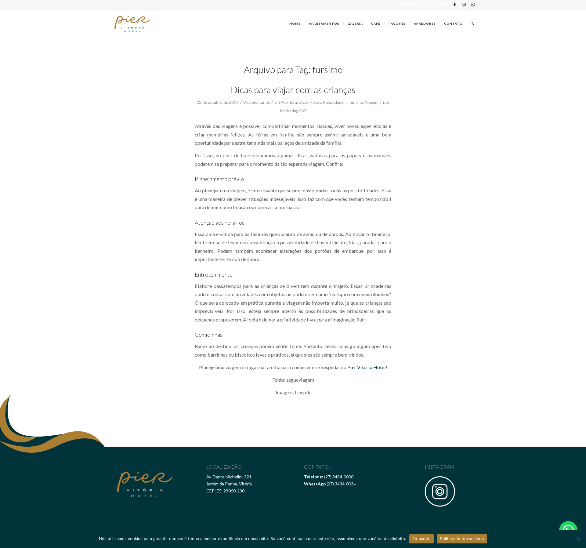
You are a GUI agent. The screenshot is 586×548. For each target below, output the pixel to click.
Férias (315, 102)
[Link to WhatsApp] (473, 4)
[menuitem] (295, 23)
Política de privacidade (462, 538)
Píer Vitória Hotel (366, 367)
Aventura (289, 102)
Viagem (371, 102)
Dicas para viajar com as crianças (293, 89)
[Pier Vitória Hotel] (132, 23)
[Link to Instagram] (463, 4)
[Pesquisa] (472, 23)
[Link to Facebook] (454, 4)
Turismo (356, 102)
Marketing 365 (293, 110)
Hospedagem (335, 102)
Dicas (304, 102)
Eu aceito (421, 538)
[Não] (578, 539)
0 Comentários (256, 102)
